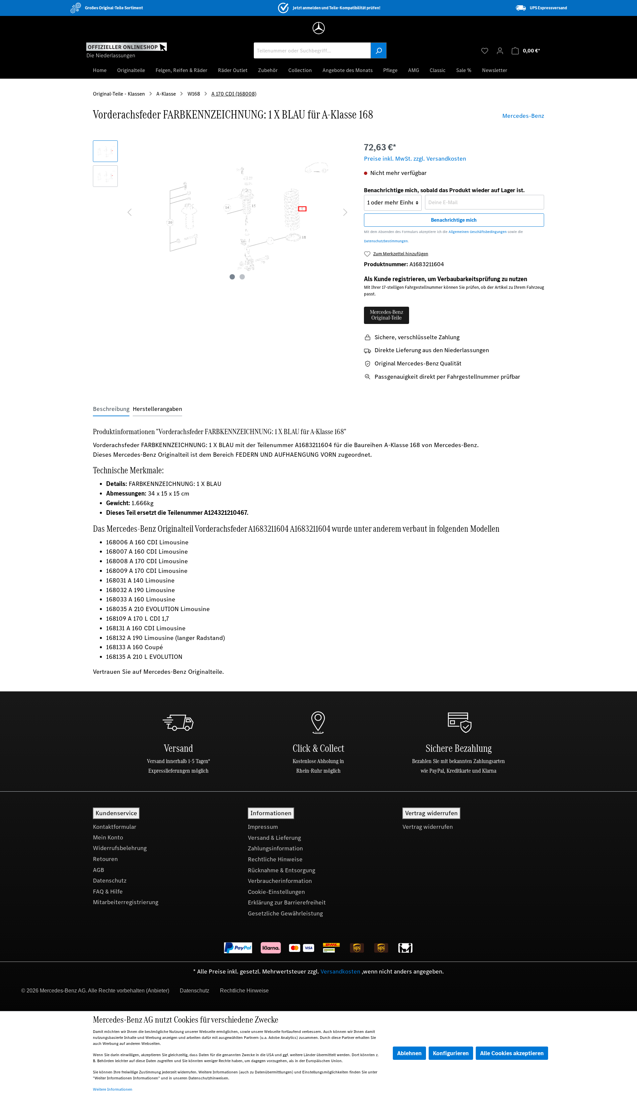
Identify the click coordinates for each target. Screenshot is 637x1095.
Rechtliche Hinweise (275, 859)
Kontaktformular (114, 827)
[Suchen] (379, 50)
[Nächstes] (345, 211)
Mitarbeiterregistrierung (125, 902)
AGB (98, 870)
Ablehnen (409, 1053)
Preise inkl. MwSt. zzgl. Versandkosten (415, 159)
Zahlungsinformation (275, 848)
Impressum (263, 827)
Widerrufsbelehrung (120, 848)
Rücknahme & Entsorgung (281, 870)
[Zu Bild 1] (232, 276)
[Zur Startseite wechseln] (126, 50)
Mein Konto (108, 837)
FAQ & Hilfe (108, 892)
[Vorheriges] (129, 211)
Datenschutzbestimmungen (386, 241)
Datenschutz (109, 881)
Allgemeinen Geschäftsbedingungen (478, 231)
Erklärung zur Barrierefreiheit (287, 902)
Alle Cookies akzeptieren (512, 1053)
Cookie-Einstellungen (276, 892)
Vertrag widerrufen (427, 827)
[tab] (111, 409)
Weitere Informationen (112, 1089)
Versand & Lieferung (274, 838)
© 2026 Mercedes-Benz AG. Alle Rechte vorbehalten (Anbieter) (95, 990)
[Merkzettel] (484, 50)
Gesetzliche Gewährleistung (285, 913)
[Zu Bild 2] (242, 276)
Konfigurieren (451, 1053)
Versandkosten (340, 972)
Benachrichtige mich (454, 219)
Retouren (105, 859)
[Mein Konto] (500, 50)
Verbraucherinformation (280, 881)
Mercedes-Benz (523, 116)
